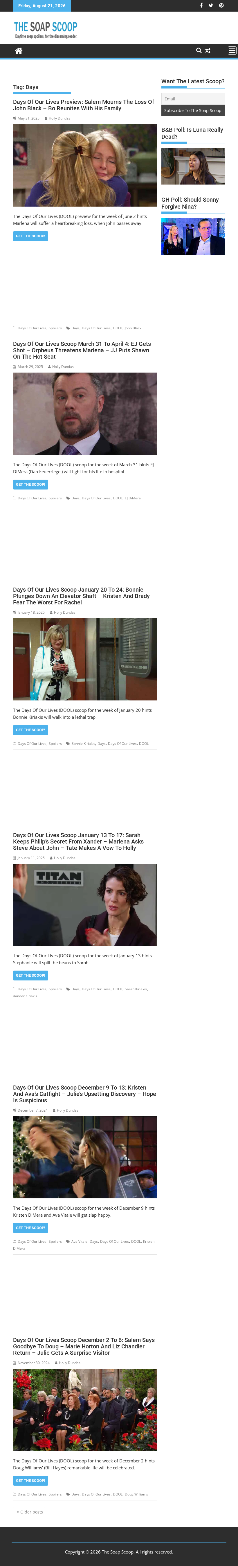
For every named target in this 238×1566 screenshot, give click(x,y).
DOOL (117, 328)
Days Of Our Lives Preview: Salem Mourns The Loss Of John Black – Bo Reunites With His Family (83, 105)
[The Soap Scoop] (18, 50)
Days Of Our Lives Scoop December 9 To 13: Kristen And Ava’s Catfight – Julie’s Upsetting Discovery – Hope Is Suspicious (84, 1094)
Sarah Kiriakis (136, 989)
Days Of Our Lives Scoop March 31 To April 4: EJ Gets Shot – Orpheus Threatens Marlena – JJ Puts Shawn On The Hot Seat (82, 350)
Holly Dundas (59, 118)
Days (75, 328)
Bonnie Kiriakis (83, 743)
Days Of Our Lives (32, 328)
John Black (133, 328)
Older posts (31, 1512)
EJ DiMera (133, 498)
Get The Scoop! (30, 236)
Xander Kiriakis (25, 996)
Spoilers (55, 328)
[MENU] (232, 50)
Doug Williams (136, 1494)
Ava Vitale (79, 1241)
